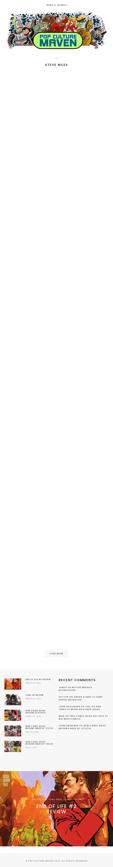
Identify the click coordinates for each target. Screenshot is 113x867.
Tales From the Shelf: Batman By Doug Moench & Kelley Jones (30, 608)
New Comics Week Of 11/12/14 (30, 270)
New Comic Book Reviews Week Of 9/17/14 (83, 380)
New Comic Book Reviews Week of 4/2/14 (83, 491)
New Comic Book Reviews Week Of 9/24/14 (30, 380)
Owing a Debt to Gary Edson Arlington (81, 698)
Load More (57, 653)
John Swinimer (68, 725)
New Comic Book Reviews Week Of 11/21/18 (82, 727)
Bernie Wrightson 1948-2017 (30, 155)
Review (87, 119)
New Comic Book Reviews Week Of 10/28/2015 (83, 158)
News (30, 117)
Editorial (42, 114)
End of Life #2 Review (56, 809)
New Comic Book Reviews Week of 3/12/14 (83, 605)
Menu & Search (56, 5)
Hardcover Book (23, 567)
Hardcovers (39, 567)
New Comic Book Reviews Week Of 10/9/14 (83, 270)
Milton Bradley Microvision (75, 689)
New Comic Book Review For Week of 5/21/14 (30, 491)
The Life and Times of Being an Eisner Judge (80, 708)
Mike (61, 716)
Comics (31, 114)
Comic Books (91, 116)
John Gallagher (69, 706)
